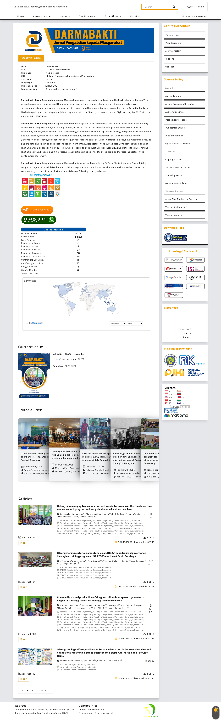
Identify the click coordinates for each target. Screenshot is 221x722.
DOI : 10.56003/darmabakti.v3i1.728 (136, 586)
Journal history (173, 51)
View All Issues (36, 691)
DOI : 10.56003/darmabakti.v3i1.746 (136, 678)
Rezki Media (52, 73)
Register (190, 6)
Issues (64, 16)
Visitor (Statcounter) (176, 207)
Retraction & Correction (178, 167)
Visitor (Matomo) (174, 215)
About (134, 16)
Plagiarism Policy (174, 135)
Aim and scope (173, 96)
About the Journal (31, 58)
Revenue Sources (174, 191)
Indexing (169, 58)
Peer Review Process (176, 119)
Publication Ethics (175, 127)
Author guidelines (174, 112)
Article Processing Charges (179, 104)
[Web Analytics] (184, 410)
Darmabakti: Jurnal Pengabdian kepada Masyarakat (40, 6)
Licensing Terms (173, 175)
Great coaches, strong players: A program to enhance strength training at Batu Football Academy (44, 456)
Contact (169, 66)
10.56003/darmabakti (58, 69)
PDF (25, 543)
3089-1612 (52, 66)
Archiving (170, 151)
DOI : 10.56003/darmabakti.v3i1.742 (136, 542)
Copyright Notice (174, 159)
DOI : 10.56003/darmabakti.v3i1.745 (136, 638)
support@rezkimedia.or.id (99, 713)
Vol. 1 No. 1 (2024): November (38, 473)
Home (20, 16)
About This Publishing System (181, 199)
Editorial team (172, 35)
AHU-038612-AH (38, 116)
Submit (169, 88)
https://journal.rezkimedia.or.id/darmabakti (71, 76)
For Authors (112, 16)
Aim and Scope (41, 16)
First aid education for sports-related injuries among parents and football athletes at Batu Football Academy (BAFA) (104, 456)
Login (201, 6)
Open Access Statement (178, 143)
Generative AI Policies (176, 183)
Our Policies (86, 16)
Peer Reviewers (173, 43)
